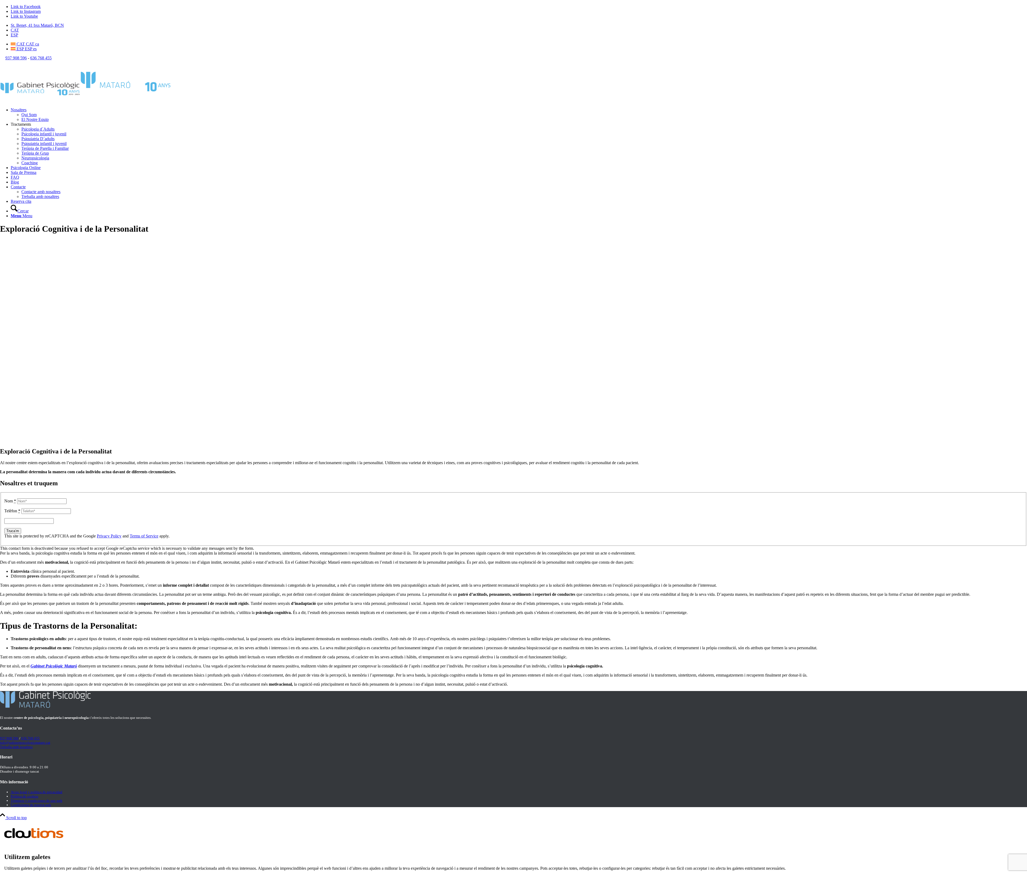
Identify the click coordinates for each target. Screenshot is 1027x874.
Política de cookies (24, 796)
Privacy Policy (109, 536)
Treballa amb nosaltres (16, 747)
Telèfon (12, 511)
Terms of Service (144, 536)
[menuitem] (519, 25)
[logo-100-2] (85, 100)
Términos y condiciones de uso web (36, 801)
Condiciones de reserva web (31, 805)
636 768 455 (41, 58)
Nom (10, 501)
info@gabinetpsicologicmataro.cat (25, 743)
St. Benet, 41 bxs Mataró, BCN (37, 25)
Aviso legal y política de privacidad (36, 792)
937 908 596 (16, 58)
